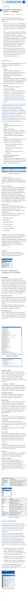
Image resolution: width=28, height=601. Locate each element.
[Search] (23, 2)
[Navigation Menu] (4, 2)
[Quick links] (13, 2)
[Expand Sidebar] (1, 304)
